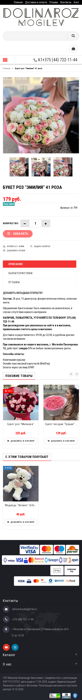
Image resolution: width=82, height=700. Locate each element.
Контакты (65, 2)
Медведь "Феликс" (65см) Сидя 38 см (22, 505)
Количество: (10, 223)
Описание (15, 264)
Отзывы (53, 2)
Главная (18, 2)
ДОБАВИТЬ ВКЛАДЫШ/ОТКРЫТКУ (23, 292)
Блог (76, 2)
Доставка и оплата (36, 2)
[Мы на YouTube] (6, 647)
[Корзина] (73, 48)
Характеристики (20, 273)
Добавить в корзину (22, 441)
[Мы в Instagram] (15, 647)
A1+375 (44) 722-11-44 (57, 59)
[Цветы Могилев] (41, 16)
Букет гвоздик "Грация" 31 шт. (62, 424)
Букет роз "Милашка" (20, 424)
